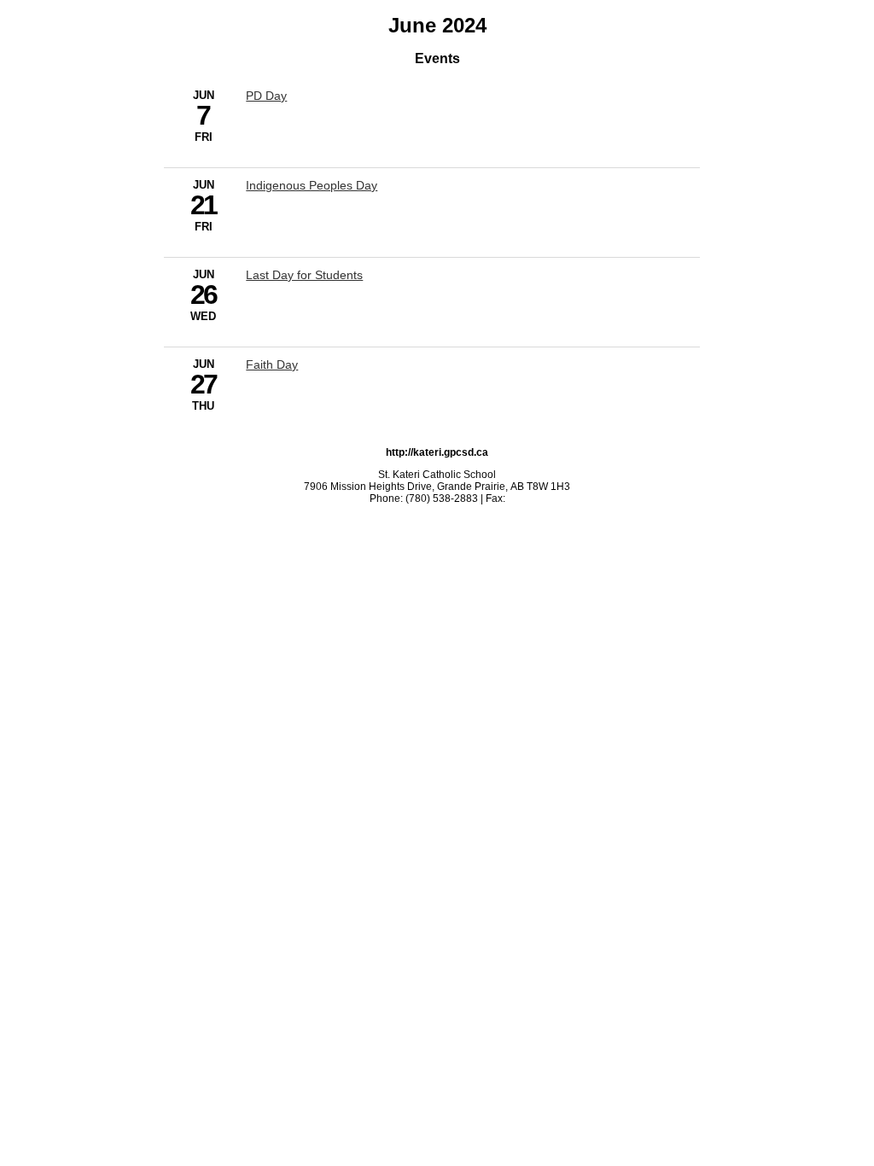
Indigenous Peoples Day (311, 185)
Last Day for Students (304, 275)
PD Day (266, 95)
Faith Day (272, 364)
